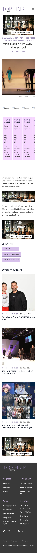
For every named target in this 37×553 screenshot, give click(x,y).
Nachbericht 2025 (9, 506)
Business (6, 487)
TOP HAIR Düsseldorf (11, 260)
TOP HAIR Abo (25, 512)
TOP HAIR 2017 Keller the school (19, 40)
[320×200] (18, 25)
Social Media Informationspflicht (15, 545)
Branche (6, 483)
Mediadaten (24, 524)
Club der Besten (26, 487)
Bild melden (7, 156)
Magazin (7, 479)
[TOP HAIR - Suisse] (14, 468)
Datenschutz (27, 541)
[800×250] (18, 196)
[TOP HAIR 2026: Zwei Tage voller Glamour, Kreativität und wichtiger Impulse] (18, 400)
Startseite (7, 38)
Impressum (15, 541)
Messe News (8, 510)
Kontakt (6, 541)
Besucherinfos (8, 514)
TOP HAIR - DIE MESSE (25, 38)
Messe (6, 501)
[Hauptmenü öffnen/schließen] (32, 9)
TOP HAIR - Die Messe (11, 254)
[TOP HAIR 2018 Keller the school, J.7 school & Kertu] (18, 346)
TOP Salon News (26, 483)
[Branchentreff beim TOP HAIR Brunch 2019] (18, 292)
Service (24, 501)
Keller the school (10, 249)
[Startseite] (13, 9)
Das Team (24, 516)
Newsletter (24, 520)
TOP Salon (25, 479)
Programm (7, 517)
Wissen (5, 491)
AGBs (32, 545)
